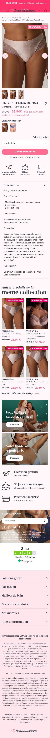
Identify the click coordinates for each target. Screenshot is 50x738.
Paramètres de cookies (11, 717)
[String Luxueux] (25, 55)
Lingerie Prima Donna (18, 17)
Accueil (4, 17)
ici (31, 540)
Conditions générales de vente (15, 715)
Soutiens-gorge (12, 578)
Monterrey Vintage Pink (11, 20)
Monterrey (15, 275)
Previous (5, 56)
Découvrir (14, 458)
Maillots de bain (12, 595)
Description (11, 185)
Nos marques (10, 613)
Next (45, 56)
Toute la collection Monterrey (17, 393)
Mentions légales (30, 717)
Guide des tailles (40, 137)
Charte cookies (37, 715)
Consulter (14, 424)
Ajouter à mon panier (25, 151)
